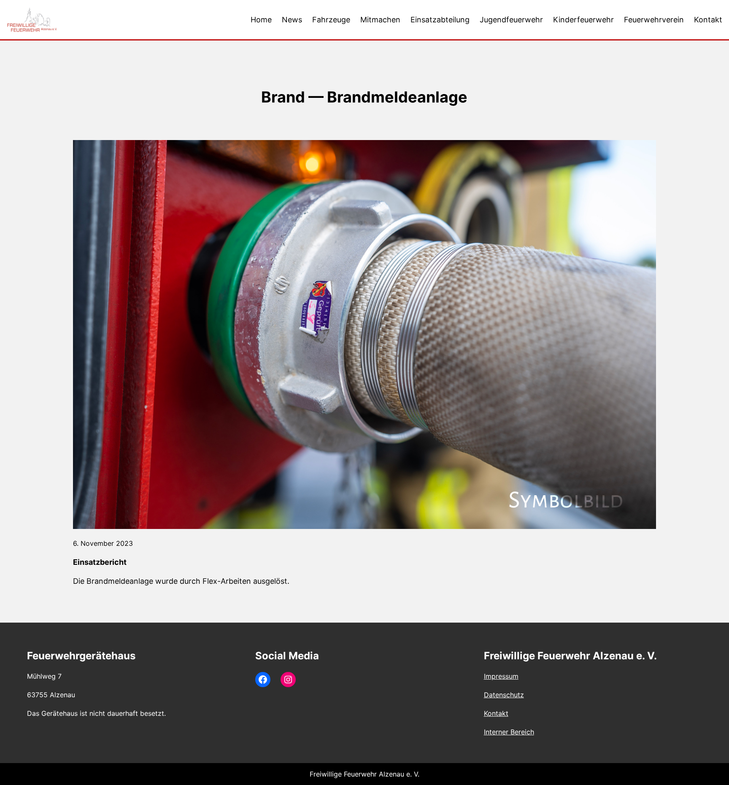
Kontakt (496, 713)
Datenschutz (504, 695)
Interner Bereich (509, 732)
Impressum (501, 676)
